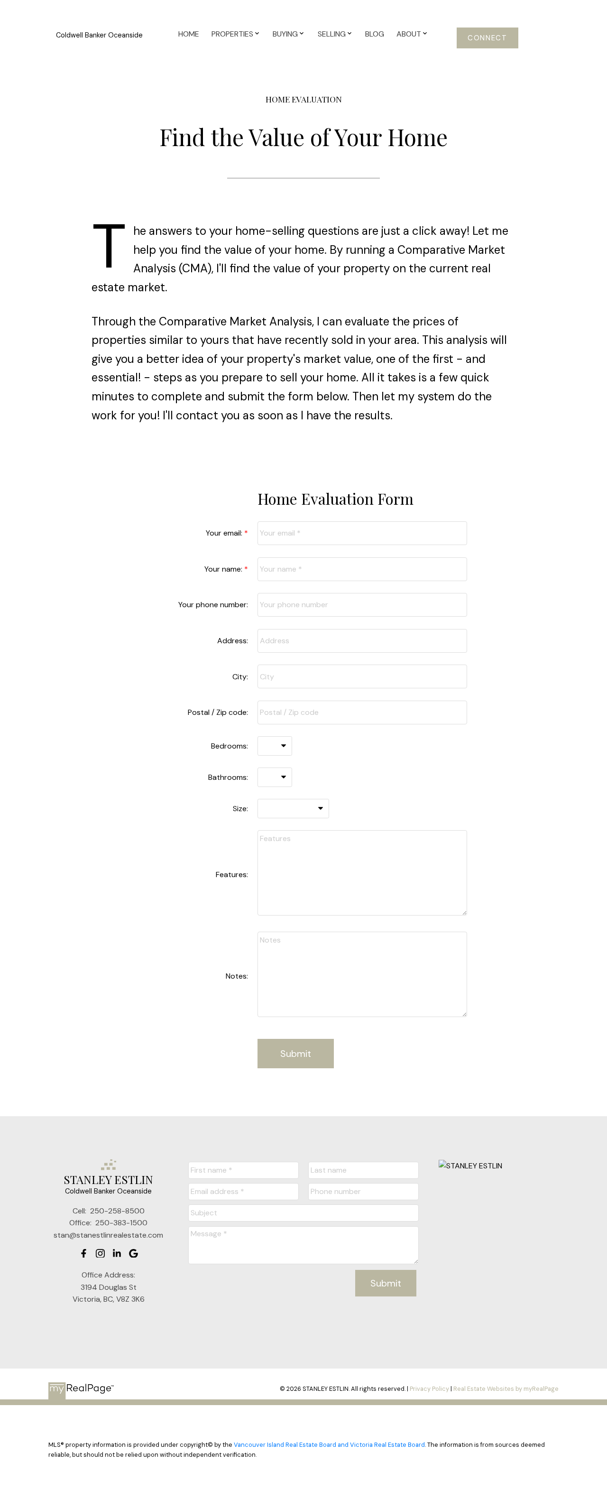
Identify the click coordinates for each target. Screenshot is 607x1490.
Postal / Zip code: (218, 712)
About (408, 34)
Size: (240, 809)
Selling (332, 34)
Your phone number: (213, 605)
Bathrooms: (228, 777)
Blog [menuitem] (374, 34)
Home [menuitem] (188, 34)
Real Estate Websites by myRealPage (506, 1389)
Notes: (237, 976)
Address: (232, 641)
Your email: (225, 533)
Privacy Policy (429, 1389)
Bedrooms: (229, 746)
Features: (232, 874)
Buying (285, 34)
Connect (487, 38)
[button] (488, 38)
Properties (232, 34)
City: (240, 677)
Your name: (224, 569)
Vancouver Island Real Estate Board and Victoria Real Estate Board (329, 1445)
